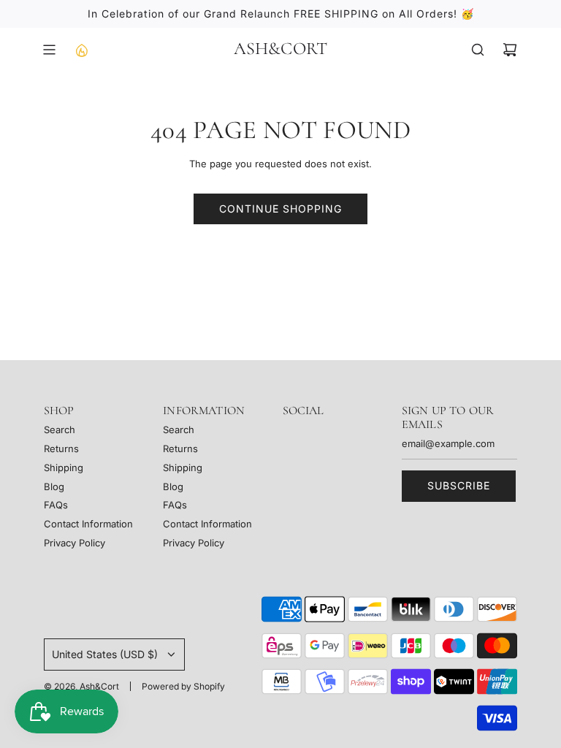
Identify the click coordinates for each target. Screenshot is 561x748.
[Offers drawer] (81, 50)
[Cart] (510, 50)
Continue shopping (280, 208)
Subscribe (458, 485)
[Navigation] (49, 50)
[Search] (478, 50)
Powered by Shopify (183, 686)
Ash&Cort (281, 49)
